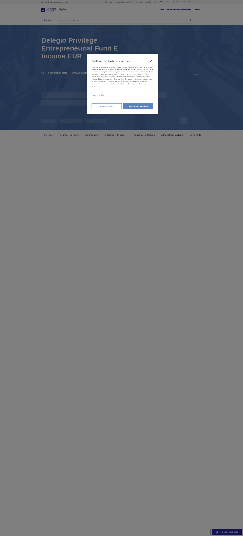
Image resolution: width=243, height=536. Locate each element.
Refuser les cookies (106, 106)
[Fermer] (151, 61)
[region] (122, 84)
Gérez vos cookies (98, 95)
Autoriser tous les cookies (138, 106)
